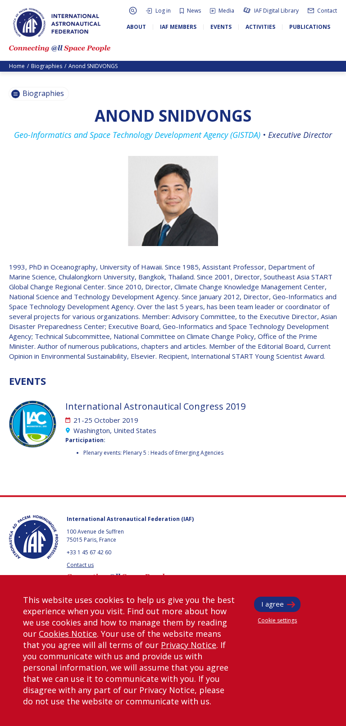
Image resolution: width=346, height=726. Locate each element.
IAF (57, 22)
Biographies (46, 66)
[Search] (133, 10)
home (17, 66)
